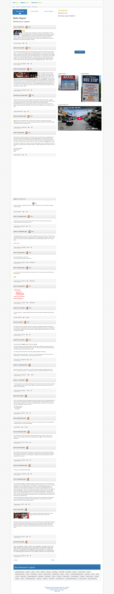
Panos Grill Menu (75, 576)
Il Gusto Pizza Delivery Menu (77, 574)
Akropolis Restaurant (19, 571)
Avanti (38, 571)
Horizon (67, 574)
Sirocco (22, 578)
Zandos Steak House (92, 578)
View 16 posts (17, 262)
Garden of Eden (47, 574)
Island (93, 574)
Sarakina (96, 576)
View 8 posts (17, 226)
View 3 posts (17, 359)
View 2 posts (17, 390)
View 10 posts (17, 375)
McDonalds (40, 576)
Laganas (18, 6)
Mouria (53, 576)
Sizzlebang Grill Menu (30, 578)
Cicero (27, 574)
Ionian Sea (87, 574)
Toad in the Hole (82, 578)
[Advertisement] (34, 177)
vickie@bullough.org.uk (18, 84)
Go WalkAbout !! (80, 52)
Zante (14, 6)
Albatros (28, 571)
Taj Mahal (45, 578)
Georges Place (56, 574)
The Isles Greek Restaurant (71, 578)
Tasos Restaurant (60, 578)
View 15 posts (17, 127)
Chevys (88, 571)
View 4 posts (17, 442)
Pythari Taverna (89, 576)
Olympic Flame (66, 576)
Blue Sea (49, 571)
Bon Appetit (68, 571)
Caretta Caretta (82, 571)
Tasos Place (51, 578)
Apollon (33, 571)
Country (40, 574)
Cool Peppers (34, 574)
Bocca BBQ (61, 571)
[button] (25, 2)
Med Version (47, 576)
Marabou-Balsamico (32, 576)
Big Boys (43, 571)
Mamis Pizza (23, 576)
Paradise (82, 576)
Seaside (17, 578)
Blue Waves (55, 571)
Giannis (62, 574)
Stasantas (39, 578)
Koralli (97, 574)
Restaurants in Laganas (26, 6)
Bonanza (75, 571)
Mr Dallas (59, 576)
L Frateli (17, 576)
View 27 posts (17, 460)
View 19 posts (17, 63)
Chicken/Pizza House (19, 574)
